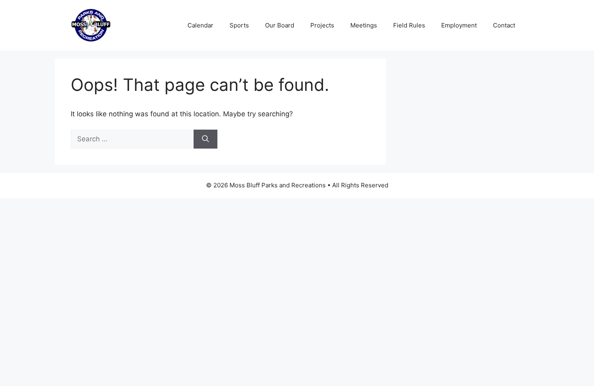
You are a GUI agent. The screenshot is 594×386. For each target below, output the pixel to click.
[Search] (205, 139)
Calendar (200, 25)
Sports (239, 25)
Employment (459, 25)
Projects (322, 25)
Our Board (279, 25)
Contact (504, 25)
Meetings (363, 25)
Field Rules (409, 25)
